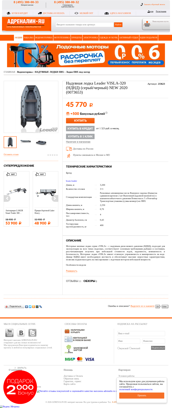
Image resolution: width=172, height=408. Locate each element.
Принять (142, 395)
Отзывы (73, 281)
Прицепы (77, 37)
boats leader (71, 181)
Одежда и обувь (109, 37)
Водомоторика (43, 37)
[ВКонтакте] (26, 306)
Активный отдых (128, 37)
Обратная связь (71, 378)
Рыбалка (29, 37)
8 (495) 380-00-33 (26, 2)
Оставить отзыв (11, 154)
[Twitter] (30, 306)
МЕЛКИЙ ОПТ (86, 13)
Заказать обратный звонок (154, 4)
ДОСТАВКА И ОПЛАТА (53, 13)
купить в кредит (80, 128)
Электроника (90, 37)
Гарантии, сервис (72, 381)
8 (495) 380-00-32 (66, 2)
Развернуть (71, 271)
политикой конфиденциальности (136, 389)
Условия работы (126, 376)
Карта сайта (69, 384)
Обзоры (90, 281)
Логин (150, 11)
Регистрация (160, 11)
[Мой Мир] (37, 306)
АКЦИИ (18, 37)
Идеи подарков (148, 37)
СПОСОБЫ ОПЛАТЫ (76, 324)
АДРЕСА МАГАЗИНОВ (120, 13)
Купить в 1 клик (80, 136)
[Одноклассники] (33, 306)
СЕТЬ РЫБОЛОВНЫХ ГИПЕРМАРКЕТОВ (24, 27)
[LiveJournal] (40, 306)
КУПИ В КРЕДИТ (20, 13)
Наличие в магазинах (78, 142)
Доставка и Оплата (73, 376)
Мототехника (62, 37)
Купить (80, 120)
